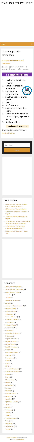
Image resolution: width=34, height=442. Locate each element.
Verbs (7, 421)
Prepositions (9, 385)
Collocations (9, 314)
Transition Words (10, 418)
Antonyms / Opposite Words (14, 306)
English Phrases (10, 344)
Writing (7, 429)
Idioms (7, 363)
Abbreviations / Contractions (14, 289)
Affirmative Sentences (12, 300)
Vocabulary (8, 423)
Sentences (8, 396)
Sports (7, 404)
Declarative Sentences (12, 333)
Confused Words (10, 325)
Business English (10, 308)
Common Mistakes (11, 317)
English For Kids (10, 341)
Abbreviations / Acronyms (13, 286)
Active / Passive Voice (12, 292)
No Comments (23, 69)
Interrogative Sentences (12, 371)
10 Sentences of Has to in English (15, 209)
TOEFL (7, 415)
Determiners (9, 336)
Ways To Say (9, 426)
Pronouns (8, 388)
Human (7, 360)
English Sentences (11, 347)
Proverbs (8, 391)
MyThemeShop (20, 439)
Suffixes (7, 407)
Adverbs (8, 297)
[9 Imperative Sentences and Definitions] (17, 100)
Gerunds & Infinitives (11, 352)
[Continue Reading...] (8, 133)
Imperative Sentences (8, 69)
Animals (7, 303)
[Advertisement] (17, 24)
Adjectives (8, 295)
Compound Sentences (12, 319)
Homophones (9, 358)
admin (5, 67)
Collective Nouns (10, 311)
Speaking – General (11, 402)
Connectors (9, 330)
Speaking (8, 399)
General (7, 349)
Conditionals (9, 322)
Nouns (7, 377)
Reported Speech (10, 393)
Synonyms (8, 410)
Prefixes (7, 382)
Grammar (8, 355)
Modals (7, 374)
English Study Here (17, 3)
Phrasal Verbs (9, 380)
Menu (3, 44)
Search (17, 150)
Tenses (7, 412)
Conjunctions (9, 328)
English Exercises (11, 339)
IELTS (7, 366)
